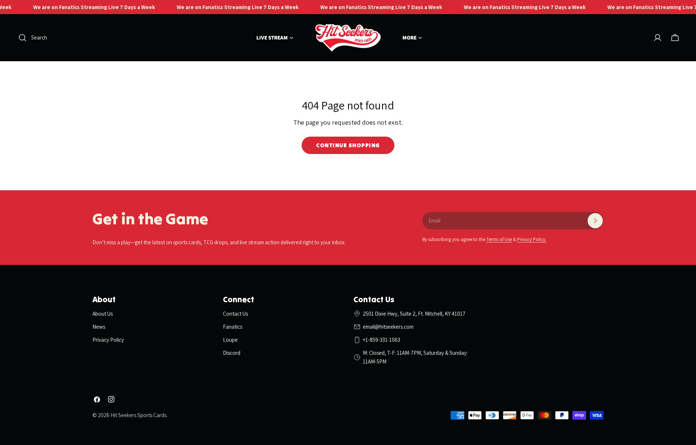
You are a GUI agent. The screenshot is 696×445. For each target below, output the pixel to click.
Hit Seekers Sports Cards (138, 415)
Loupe (230, 339)
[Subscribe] (595, 220)
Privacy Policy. (531, 239)
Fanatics (232, 326)
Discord (231, 352)
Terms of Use (499, 239)
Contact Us (235, 313)
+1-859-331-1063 (381, 339)
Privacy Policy (108, 339)
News (98, 326)
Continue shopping (348, 145)
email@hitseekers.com (388, 326)
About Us (102, 313)
